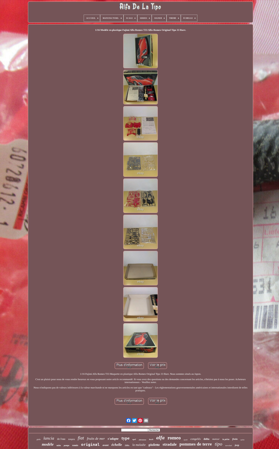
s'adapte (113, 438)
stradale (170, 444)
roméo (75, 445)
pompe (66, 445)
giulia (39, 439)
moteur (216, 439)
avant (106, 445)
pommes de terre (195, 444)
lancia (48, 438)
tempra (71, 439)
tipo (218, 444)
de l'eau (61, 438)
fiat (81, 437)
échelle (116, 445)
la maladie (139, 445)
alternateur (142, 440)
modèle (48, 444)
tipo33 (185, 440)
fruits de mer (96, 438)
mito (59, 445)
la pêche (225, 439)
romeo (174, 437)
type (125, 438)
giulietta (154, 445)
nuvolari (228, 445)
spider (242, 440)
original (90, 444)
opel (134, 439)
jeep (237, 445)
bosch (151, 439)
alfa (160, 437)
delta (206, 438)
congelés (195, 438)
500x (127, 445)
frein (235, 439)
